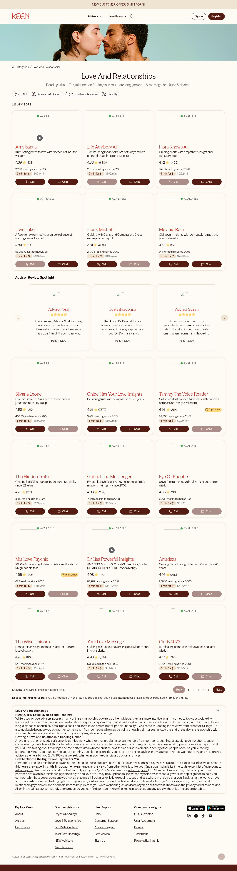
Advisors (92, 16)
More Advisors (64, 847)
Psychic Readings (66, 814)
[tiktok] (203, 817)
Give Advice (102, 834)
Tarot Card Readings (67, 834)
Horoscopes (22, 827)
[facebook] (196, 817)
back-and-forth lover (81, 726)
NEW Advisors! (64, 840)
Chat (65, 181)
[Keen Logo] (20, 16)
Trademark (141, 834)
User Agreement (144, 820)
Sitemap (100, 840)
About (19, 814)
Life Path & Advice (66, 827)
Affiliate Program (105, 827)
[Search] (132, 16)
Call (32, 181)
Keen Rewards (117, 16)
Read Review (58, 340)
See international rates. (174, 697)
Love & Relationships (68, 820)
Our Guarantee (143, 814)
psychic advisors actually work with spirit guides (170, 774)
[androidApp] (216, 809)
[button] (218, 710)
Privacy (138, 827)
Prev (179, 689)
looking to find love (78, 774)
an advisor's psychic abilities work (143, 785)
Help (98, 814)
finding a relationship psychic (50, 763)
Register (216, 16)
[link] (40, 138)
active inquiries (138, 770)
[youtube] (210, 817)
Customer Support (106, 820)
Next (219, 689)
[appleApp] (196, 809)
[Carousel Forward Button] (224, 318)
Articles (19, 820)
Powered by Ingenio (146, 840)
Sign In (199, 16)
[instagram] (189, 817)
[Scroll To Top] (221, 856)
